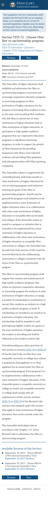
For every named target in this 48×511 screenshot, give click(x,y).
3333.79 (42, 349)
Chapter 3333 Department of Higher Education (22, 52)
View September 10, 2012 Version (21, 457)
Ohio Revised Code (12, 44)
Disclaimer (14, 488)
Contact (27, 488)
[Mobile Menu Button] (3, 5)
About (37, 488)
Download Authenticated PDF (20, 77)
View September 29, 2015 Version (20, 467)
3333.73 (30, 349)
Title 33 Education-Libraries (18, 47)
